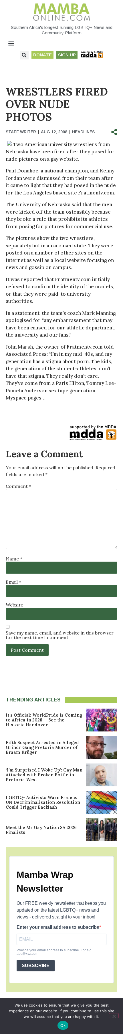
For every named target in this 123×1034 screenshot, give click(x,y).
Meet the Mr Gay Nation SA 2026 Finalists (41, 830)
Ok (63, 1025)
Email (13, 582)
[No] (114, 1015)
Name (14, 558)
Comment (18, 486)
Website (14, 604)
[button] (11, 43)
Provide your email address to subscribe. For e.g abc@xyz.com (54, 952)
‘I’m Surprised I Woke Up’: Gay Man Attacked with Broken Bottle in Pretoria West (44, 774)
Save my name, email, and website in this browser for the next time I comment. (60, 635)
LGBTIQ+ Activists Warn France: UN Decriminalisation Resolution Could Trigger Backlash (43, 802)
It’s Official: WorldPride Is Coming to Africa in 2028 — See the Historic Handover (44, 719)
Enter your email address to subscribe (58, 927)
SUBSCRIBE (35, 965)
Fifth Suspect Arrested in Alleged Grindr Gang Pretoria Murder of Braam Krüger (42, 747)
